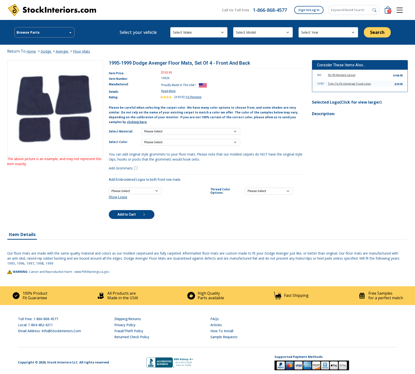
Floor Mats (81, 51)
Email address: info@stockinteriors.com (49, 331)
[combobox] (44, 32)
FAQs (214, 319)
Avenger (62, 51)
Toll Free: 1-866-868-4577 (38, 319)
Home (31, 51)
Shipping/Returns (127, 319)
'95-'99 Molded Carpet (341, 75)
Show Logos (118, 197)
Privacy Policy (124, 325)
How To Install (221, 331)
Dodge (46, 51)
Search (377, 32)
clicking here (137, 122)
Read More (168, 91)
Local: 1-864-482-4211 (35, 325)
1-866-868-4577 (270, 10)
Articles (216, 325)
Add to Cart (126, 214)
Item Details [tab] (22, 234)
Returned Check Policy (131, 337)
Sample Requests (224, 337)
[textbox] (44, 32)
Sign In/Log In (308, 10)
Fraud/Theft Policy (128, 331)
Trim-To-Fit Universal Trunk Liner (349, 83)
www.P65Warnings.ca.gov (91, 272)
